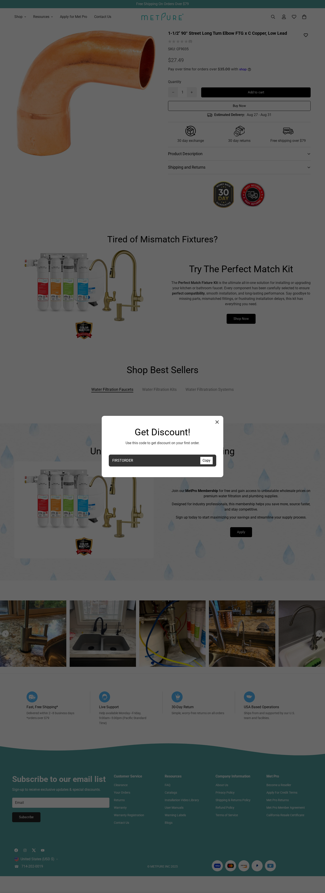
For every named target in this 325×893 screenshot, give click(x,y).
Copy (206, 460)
